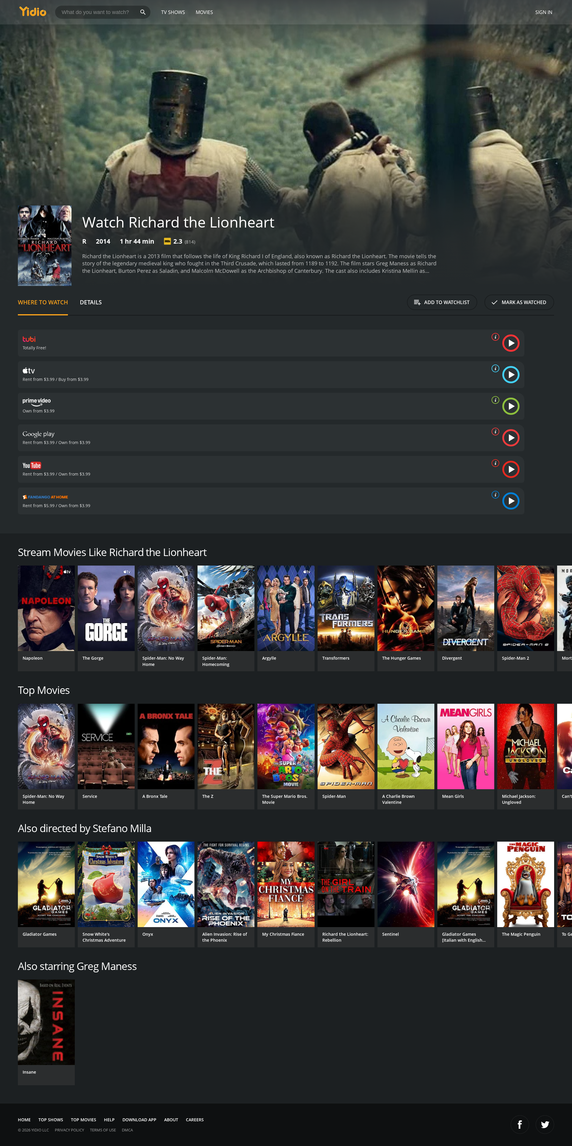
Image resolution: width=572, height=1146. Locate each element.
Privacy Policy (69, 1130)
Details (91, 302)
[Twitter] (545, 1124)
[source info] (494, 337)
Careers (195, 1119)
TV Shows (173, 12)
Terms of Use (103, 1130)
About (171, 1119)
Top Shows (50, 1119)
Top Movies (83, 1119)
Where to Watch (43, 302)
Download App (139, 1119)
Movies (204, 12)
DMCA (127, 1130)
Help (109, 1119)
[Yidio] (33, 13)
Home (24, 1119)
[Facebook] (520, 1124)
